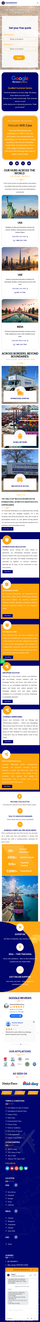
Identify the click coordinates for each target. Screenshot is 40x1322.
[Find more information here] (22, 1294)
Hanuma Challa (17, 1023)
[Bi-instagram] (16, 1168)
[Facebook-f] (11, 163)
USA (7, 1185)
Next (19, 58)
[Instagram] (23, 163)
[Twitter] (29, 163)
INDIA (7, 1211)
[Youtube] (17, 163)
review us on (15, 1016)
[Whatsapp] (21, 1168)
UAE (7, 1237)
